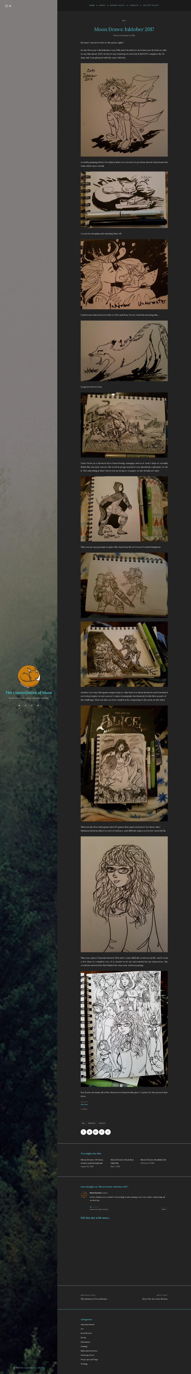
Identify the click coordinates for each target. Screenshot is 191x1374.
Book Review (86, 1333)
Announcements (87, 1324)
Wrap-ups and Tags (89, 1359)
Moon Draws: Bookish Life (153, 1159)
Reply (164, 1209)
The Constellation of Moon (28, 692)
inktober (92, 1123)
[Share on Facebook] (83, 1132)
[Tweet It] (89, 1132)
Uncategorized (87, 1355)
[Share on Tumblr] (108, 1132)
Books (83, 1337)
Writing (84, 1364)
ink (83, 1123)
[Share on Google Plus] (95, 1132)
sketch (102, 1123)
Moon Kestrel (95, 1193)
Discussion (85, 1342)
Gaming (84, 1346)
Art (124, 21)
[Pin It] (102, 1132)
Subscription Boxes (89, 1351)
